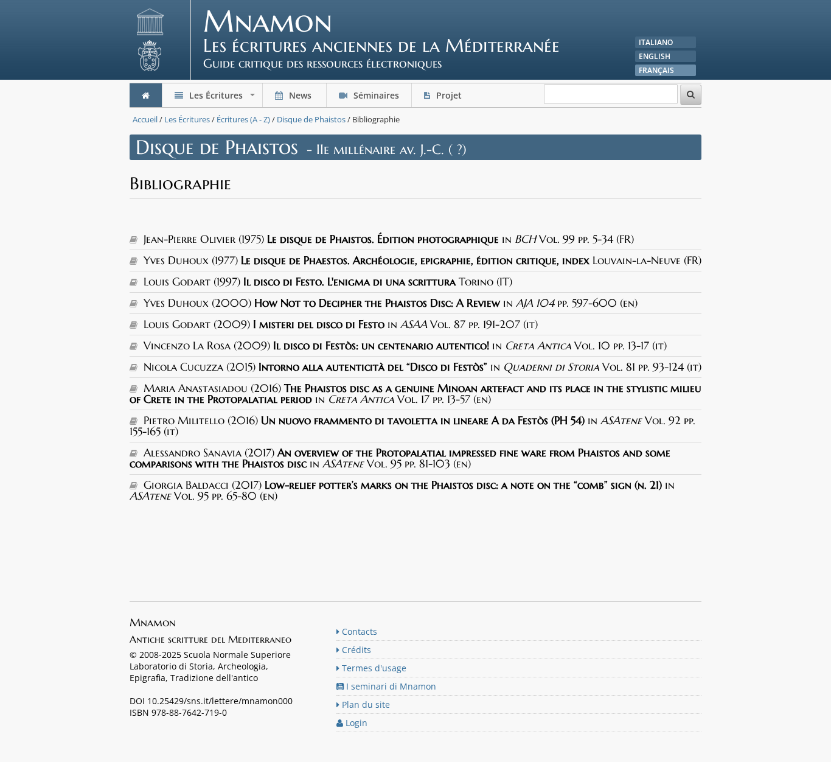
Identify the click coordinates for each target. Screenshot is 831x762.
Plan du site (364, 704)
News (300, 95)
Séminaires (375, 95)
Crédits (355, 649)
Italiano (656, 42)
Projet (449, 95)
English (654, 56)
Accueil (145, 119)
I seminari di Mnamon (390, 686)
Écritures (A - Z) (243, 119)
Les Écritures (222, 98)
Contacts (358, 631)
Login (355, 723)
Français (656, 70)
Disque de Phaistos (311, 119)
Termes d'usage (372, 668)
